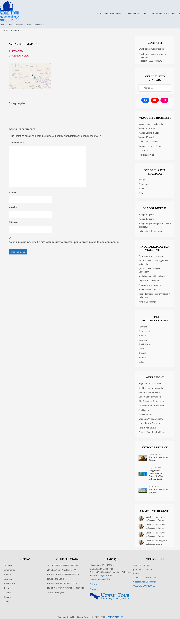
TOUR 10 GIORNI (55, 579)
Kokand (142, 353)
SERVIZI (145, 13)
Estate (141, 188)
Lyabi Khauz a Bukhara (149, 423)
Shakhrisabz (144, 344)
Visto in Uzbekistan (147, 302)
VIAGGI (119, 13)
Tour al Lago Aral (146, 155)
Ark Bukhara (144, 410)
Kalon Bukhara (145, 414)
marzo (136, 573)
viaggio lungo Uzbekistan (144, 582)
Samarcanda (144, 331)
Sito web (14, 222)
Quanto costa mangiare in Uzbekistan (150, 270)
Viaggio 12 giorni (146, 214)
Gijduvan (143, 340)
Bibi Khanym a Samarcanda (151, 401)
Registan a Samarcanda (150, 383)
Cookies (94, 589)
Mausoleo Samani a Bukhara (152, 405)
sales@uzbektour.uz (154, 49)
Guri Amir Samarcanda (149, 392)
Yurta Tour (143, 150)
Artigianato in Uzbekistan (150, 285)
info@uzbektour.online (100, 579)
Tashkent (143, 326)
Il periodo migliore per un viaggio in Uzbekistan (154, 295)
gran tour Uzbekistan (142, 569)
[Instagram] (164, 100)
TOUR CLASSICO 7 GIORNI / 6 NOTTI (65, 588)
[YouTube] (155, 100)
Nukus (142, 362)
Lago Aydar (18, 103)
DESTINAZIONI (132, 13)
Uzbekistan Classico (148, 141)
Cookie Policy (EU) (55, 592)
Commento (16, 142)
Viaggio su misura (147, 128)
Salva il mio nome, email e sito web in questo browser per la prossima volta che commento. (64, 242)
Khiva (141, 348)
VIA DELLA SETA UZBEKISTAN (61, 570)
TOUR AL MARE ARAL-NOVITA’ (62, 583)
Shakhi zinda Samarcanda (151, 388)
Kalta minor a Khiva (147, 428)
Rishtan (142, 357)
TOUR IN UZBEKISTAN (144, 577)
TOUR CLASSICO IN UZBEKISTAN (63, 574)
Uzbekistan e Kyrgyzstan (150, 231)
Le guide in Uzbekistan (149, 280)
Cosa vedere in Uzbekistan (151, 256)
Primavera (143, 184)
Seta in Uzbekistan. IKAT (150, 289)
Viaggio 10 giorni (146, 137)
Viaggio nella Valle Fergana (151, 146)
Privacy (93, 584)
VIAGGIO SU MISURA (144, 586)
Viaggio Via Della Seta (149, 133)
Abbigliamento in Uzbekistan (152, 276)
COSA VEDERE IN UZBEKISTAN (62, 565)
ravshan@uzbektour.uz (155, 54)
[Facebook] (145, 100)
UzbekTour (17, 51)
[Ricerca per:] (155, 88)
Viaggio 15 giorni (146, 219)
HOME (99, 13)
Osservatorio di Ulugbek (150, 397)
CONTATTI (109, 13)
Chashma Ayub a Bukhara (151, 419)
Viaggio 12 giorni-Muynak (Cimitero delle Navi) (155, 225)
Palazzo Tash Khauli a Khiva (152, 432)
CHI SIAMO (156, 13)
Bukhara (142, 335)
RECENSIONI (170, 13)
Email (13, 207)
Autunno (142, 193)
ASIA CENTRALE (141, 565)
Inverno (142, 180)
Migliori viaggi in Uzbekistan (151, 124)
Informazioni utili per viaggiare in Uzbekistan (153, 262)
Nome (13, 192)
